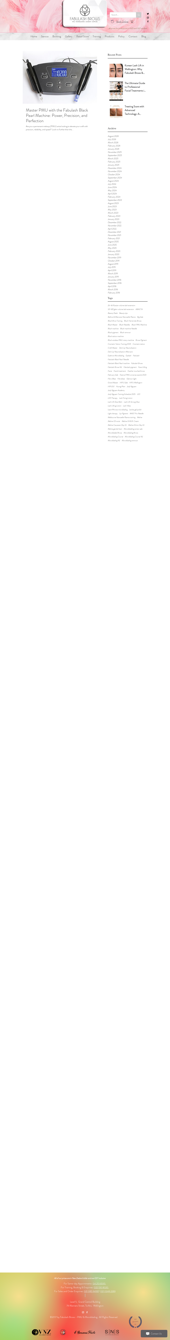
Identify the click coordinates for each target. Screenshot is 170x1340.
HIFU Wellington (135, 382)
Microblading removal (130, 440)
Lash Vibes (127, 406)
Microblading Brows (131, 433)
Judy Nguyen (131, 386)
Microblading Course (115, 437)
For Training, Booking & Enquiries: (77, 1287)
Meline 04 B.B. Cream (130, 421)
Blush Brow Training (115, 321)
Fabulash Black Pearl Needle (118, 359)
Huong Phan (120, 386)
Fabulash (136, 355)
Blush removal (125, 332)
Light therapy (113, 413)
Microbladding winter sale (133, 429)
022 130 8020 (101, 1287)
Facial (110, 371)
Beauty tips (123, 313)
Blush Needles (124, 325)
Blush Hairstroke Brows (132, 321)
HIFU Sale (124, 382)
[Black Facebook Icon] (148, 21)
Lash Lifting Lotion (114, 406)
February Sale (113, 375)
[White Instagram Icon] (83, 1312)
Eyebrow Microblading (116, 355)
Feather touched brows (136, 371)
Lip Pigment (123, 413)
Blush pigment (113, 332)
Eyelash (128, 355)
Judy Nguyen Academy (116, 390)
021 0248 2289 (108, 1291)
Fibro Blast (112, 379)
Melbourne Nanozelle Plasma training (121, 417)
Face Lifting (142, 367)
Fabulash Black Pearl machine (118, 363)
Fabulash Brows (137, 363)
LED (138, 394)
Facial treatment (120, 371)
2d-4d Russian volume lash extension (121, 305)
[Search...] (138, 15)
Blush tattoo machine (116, 336)
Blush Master (113, 325)
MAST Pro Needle (136, 413)
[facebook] (87, 1312)
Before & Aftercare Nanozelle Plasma (121, 317)
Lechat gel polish (135, 410)
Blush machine (113, 328)
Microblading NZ (114, 440)
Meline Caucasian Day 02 (117, 425)
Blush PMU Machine (139, 325)
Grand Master (113, 382)
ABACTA (139, 309)
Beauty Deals (113, 313)
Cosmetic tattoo (139, 344)
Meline (139, 417)
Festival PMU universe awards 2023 (133, 375)
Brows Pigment (141, 340)
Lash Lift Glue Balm (115, 402)
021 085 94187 (91, 1291)
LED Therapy (112, 398)
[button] (132, 21)
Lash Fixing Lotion (125, 398)
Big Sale (140, 317)
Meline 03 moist (114, 421)
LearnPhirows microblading (118, 410)
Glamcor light (131, 379)
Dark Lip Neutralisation (127, 348)
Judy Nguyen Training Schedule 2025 (121, 394)
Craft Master (112, 348)
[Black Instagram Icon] (148, 17)
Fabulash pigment (130, 367)
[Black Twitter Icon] (148, 14)
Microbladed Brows (115, 433)
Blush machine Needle (128, 328)
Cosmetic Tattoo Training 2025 (119, 344)
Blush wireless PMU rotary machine (121, 340)
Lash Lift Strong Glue (131, 402)
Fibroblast (121, 379)
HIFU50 (111, 386)
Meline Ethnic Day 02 (136, 425)
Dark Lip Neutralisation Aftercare (120, 352)
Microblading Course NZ (134, 437)
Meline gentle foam (115, 429)
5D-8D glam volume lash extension (121, 309)
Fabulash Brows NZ (115, 367)
